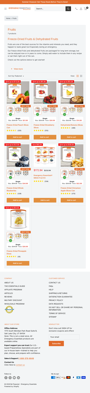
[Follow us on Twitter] (10, 377)
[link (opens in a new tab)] (9, 306)
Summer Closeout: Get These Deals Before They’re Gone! (45, 2)
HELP (51, 290)
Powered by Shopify (11, 386)
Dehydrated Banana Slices (72, 125)
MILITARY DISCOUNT (13, 300)
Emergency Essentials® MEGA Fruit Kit (43, 176)
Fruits (14, 18)
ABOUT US (8, 283)
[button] (85, 8)
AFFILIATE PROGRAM (13, 290)
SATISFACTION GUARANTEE (60, 297)
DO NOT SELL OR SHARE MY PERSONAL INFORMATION (66, 308)
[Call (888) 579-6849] (76, 8)
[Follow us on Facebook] (5, 377)
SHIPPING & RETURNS (58, 293)
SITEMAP (52, 317)
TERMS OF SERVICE (57, 313)
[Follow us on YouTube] (14, 377)
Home (8, 18)
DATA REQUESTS (56, 304)
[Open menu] (5, 9)
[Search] (68, 8)
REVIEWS (8, 297)
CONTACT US (54, 283)
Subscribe (56, 343)
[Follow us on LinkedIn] (18, 377)
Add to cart (45, 200)
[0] (85, 8)
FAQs (51, 286)
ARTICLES (8, 293)
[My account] (81, 9)
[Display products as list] (81, 76)
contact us (20, 365)
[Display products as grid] (78, 76)
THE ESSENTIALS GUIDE (14, 286)
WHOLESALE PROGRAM (14, 304)
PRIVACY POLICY (56, 300)
